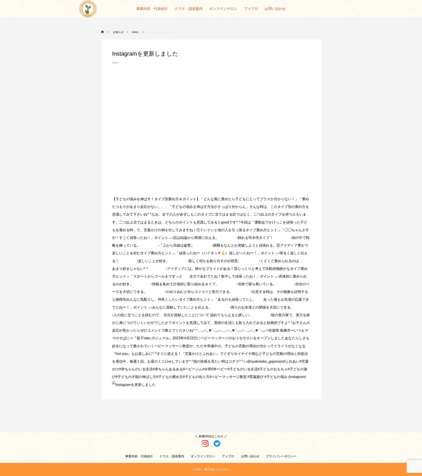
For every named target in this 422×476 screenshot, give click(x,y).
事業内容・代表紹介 (152, 9)
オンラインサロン (223, 9)
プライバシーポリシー (281, 456)
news (115, 62)
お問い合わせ (275, 9)
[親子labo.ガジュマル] (88, 9)
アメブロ (251, 9)
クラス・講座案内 (189, 9)
